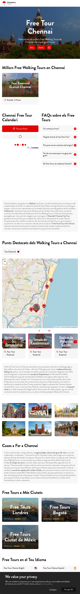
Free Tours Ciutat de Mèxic (20, 537)
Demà (40, 47)
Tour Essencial (10, 251)
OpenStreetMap (65, 327)
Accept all (68, 589)
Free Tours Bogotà (60, 509)
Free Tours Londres (20, 509)
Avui (32, 47)
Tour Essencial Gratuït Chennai (20, 85)
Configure (53, 589)
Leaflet (57, 327)
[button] (33, 304)
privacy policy (46, 583)
